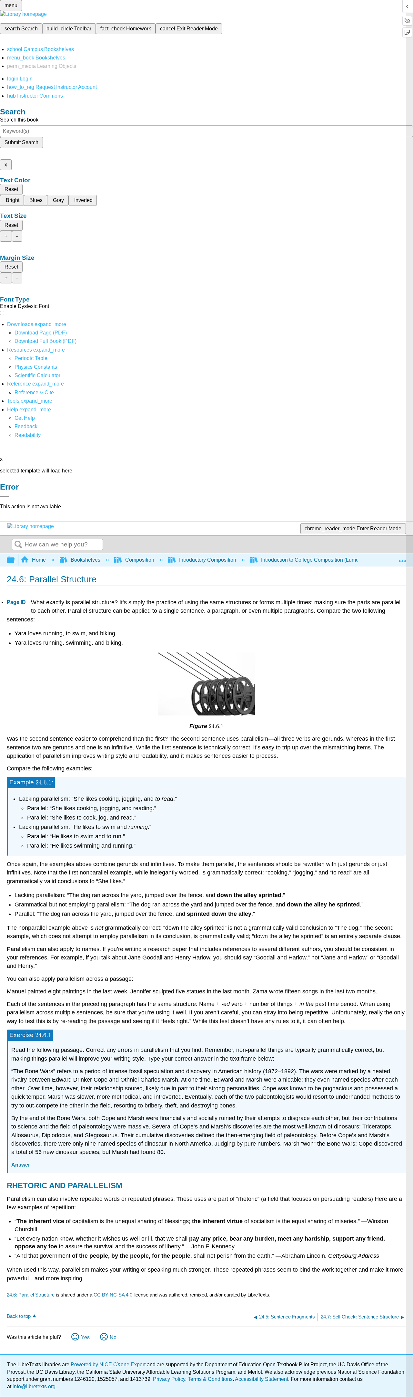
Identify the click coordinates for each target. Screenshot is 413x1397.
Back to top (19, 1316)
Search (18, 544)
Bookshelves (85, 560)
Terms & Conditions (210, 1379)
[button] (26, 426)
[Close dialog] (4, 496)
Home (39, 560)
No (113, 1337)
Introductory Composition (207, 560)
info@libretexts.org (33, 1386)
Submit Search (21, 142)
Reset (11, 189)
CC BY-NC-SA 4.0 (113, 1294)
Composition (140, 560)
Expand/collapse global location (402, 558)
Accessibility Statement (261, 1379)
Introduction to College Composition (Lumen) (312, 560)
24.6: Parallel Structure (31, 1294)
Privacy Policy (169, 1379)
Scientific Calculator (37, 375)
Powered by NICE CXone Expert (109, 1364)
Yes (85, 1337)
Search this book (19, 119)
